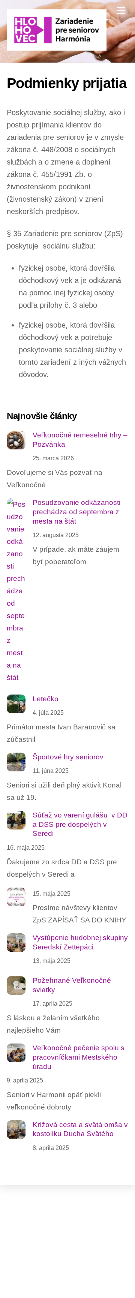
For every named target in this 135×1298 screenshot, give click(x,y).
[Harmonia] (56, 47)
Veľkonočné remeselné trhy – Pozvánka (80, 439)
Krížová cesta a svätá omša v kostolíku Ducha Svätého (80, 1129)
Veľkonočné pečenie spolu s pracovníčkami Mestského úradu (78, 1057)
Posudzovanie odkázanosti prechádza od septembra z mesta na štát (76, 512)
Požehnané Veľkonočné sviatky (72, 985)
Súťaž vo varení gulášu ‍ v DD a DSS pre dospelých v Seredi (80, 824)
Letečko (45, 699)
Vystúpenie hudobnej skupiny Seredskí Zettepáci (80, 942)
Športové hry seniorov (68, 757)
